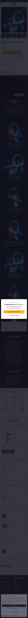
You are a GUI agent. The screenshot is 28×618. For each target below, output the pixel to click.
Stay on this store (14, 315)
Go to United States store (14, 311)
